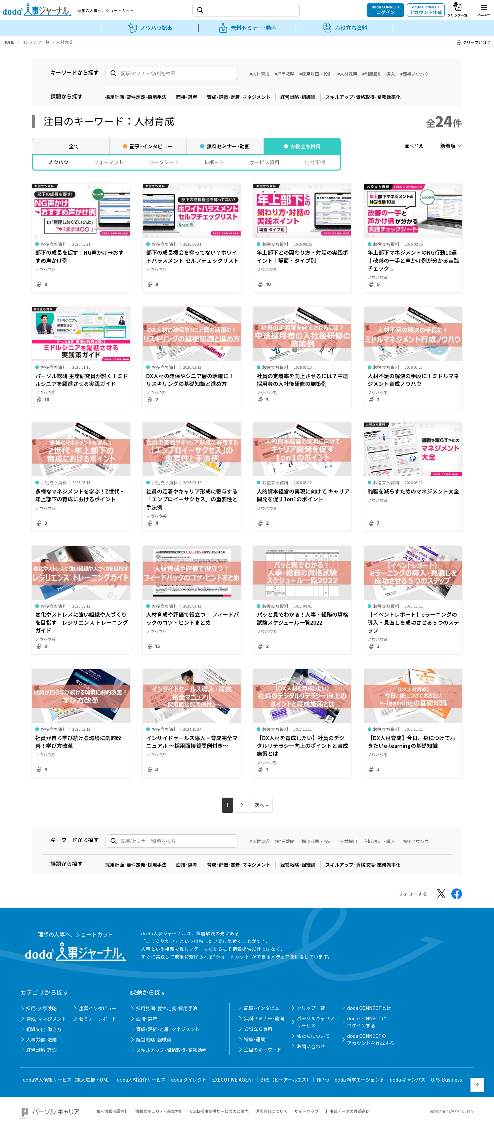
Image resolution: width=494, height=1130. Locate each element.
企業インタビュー (98, 1008)
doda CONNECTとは (369, 1008)
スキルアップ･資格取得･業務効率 (171, 1050)
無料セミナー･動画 (264, 1018)
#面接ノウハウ (414, 74)
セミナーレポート (98, 1018)
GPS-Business (446, 1079)
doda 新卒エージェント (359, 1079)
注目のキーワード (263, 1049)
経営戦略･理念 (41, 1050)
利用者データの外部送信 (347, 1111)
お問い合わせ (311, 1046)
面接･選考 (186, 97)
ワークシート (164, 162)
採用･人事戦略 (41, 1008)
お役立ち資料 (258, 1028)
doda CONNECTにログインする (366, 1022)
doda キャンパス (407, 1079)
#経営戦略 (284, 74)
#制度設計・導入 (378, 74)
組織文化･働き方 (43, 1029)
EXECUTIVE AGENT (233, 1079)
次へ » (261, 804)
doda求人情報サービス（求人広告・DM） (67, 1079)
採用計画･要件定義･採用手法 (135, 97)
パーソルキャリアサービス (315, 1022)
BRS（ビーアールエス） (285, 1079)
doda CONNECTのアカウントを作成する (370, 1039)
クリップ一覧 (311, 1008)
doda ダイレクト (189, 1079)
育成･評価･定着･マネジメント (239, 97)
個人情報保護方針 (112, 1111)
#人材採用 (347, 74)
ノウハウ (58, 162)
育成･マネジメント (46, 1018)
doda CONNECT (386, 9)
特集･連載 (254, 1039)
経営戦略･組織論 (298, 97)
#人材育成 (260, 74)
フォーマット (108, 162)
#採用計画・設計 (315, 74)
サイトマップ (306, 1111)
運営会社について (271, 1111)
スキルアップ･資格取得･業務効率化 (363, 97)
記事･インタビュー (264, 1008)
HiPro (323, 1079)
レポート (214, 162)
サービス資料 (264, 162)
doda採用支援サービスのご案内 (219, 1111)
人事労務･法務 (41, 1039)
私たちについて (313, 1035)
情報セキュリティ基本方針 (159, 1111)
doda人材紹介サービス (141, 1079)
